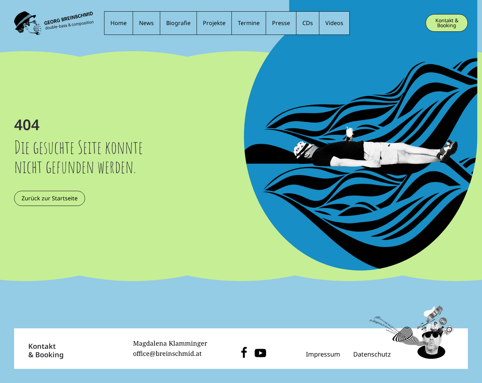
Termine (249, 23)
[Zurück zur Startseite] (54, 23)
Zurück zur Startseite (50, 198)
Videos (334, 23)
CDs (307, 23)
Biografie (178, 23)
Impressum (323, 354)
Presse (281, 23)
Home (118, 23)
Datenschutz (372, 354)
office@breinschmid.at (167, 353)
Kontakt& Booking (46, 350)
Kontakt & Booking (446, 23)
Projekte (214, 23)
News (146, 23)
